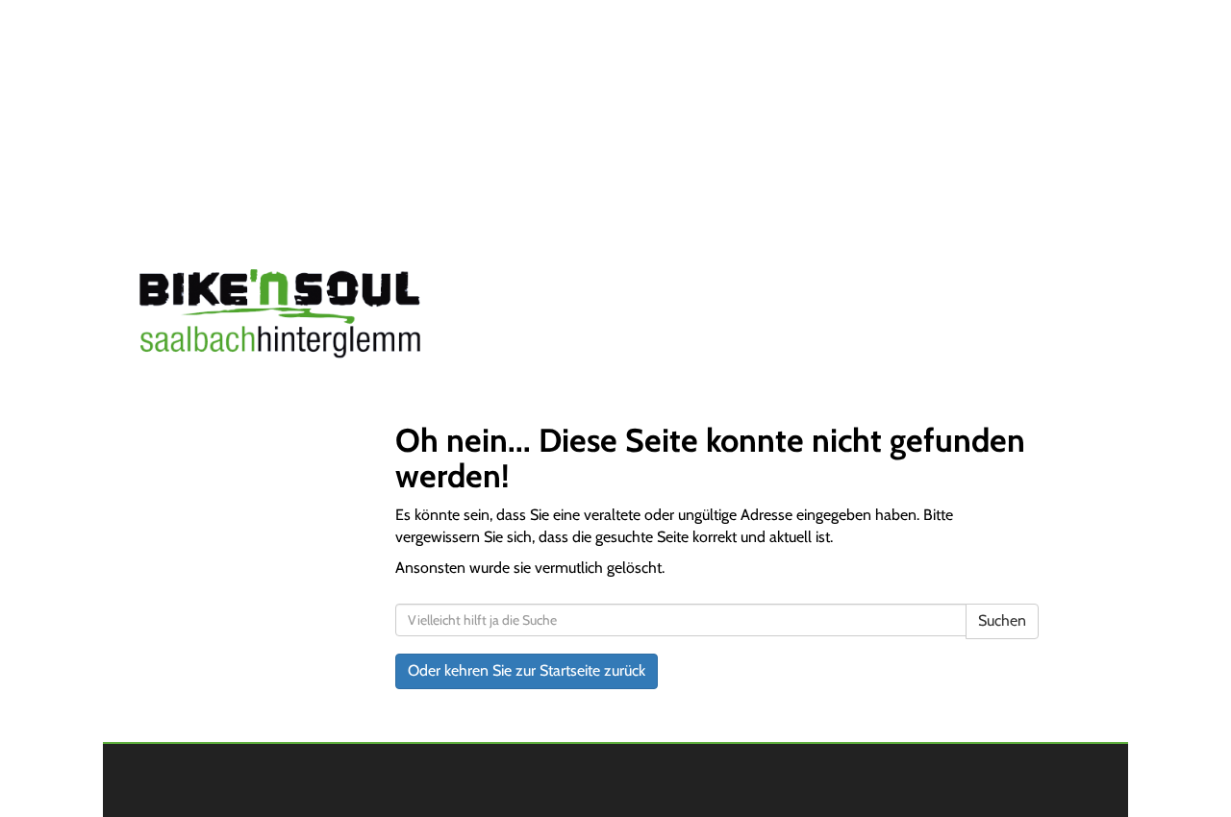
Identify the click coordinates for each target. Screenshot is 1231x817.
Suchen (1002, 620)
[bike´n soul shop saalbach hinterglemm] (325, 317)
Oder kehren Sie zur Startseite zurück (526, 670)
